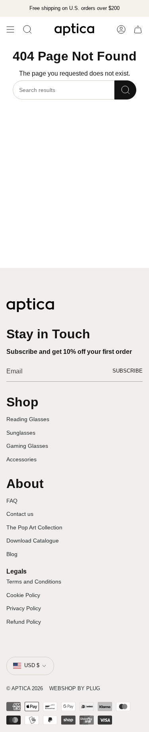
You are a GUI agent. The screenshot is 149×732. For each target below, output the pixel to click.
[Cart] (138, 29)
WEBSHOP (62, 688)
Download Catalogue (32, 540)
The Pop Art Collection (34, 527)
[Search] (125, 90)
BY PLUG (88, 688)
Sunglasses (20, 432)
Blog (11, 554)
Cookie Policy (23, 595)
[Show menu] (10, 29)
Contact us (19, 514)
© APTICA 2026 (24, 688)
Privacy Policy (23, 608)
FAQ (11, 501)
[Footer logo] (30, 305)
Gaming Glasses (27, 446)
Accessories (21, 459)
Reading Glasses (27, 419)
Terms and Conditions (33, 581)
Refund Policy (23, 622)
